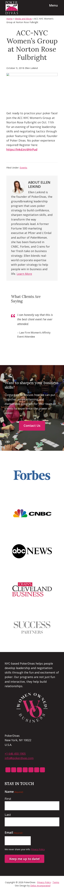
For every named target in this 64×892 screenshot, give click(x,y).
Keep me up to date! (24, 859)
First (8, 799)
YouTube (36, 769)
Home (9, 18)
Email (42, 769)
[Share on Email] (43, 158)
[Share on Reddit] (36, 158)
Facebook (13, 769)
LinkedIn (30, 769)
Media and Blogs (23, 18)
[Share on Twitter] (15, 158)
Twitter (25, 769)
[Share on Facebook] (8, 158)
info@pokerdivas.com (19, 758)
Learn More (24, 274)
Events (23, 167)
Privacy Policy (38, 849)
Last (8, 815)
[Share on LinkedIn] (22, 158)
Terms (56, 882)
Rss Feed (7, 769)
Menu (53, 5)
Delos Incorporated (40, 885)
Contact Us (32, 425)
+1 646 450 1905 (15, 753)
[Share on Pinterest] (29, 158)
